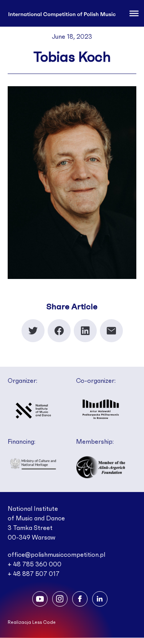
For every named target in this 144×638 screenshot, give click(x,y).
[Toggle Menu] (134, 13)
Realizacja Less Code (32, 622)
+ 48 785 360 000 (34, 564)
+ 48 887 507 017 (34, 574)
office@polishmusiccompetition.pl (56, 555)
